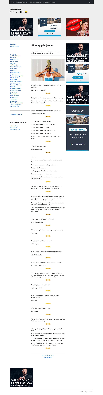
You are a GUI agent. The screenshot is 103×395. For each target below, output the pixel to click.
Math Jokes (13, 92)
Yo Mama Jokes (14, 106)
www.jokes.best (15, 9)
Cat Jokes (13, 63)
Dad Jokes (13, 70)
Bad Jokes (13, 58)
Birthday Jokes (14, 59)
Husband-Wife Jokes (16, 85)
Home (12, 2)
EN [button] (90, 2)
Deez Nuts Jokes (15, 72)
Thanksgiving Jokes (15, 105)
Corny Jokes (13, 68)
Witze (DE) (13, 128)
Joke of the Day (14, 46)
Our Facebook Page (48, 2)
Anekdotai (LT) (14, 129)
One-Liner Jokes (14, 96)
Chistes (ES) (13, 126)
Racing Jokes (13, 97)
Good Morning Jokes (16, 81)
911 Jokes (13, 54)
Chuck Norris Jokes (15, 67)
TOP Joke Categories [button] (22, 2)
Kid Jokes (12, 86)
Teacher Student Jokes (16, 103)
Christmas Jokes (14, 65)
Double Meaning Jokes (16, 76)
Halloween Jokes (15, 83)
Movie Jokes (13, 94)
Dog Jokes (13, 74)
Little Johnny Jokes (15, 90)
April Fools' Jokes (15, 56)
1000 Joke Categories (36, 2)
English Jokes (14, 77)
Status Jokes (13, 101)
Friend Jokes (13, 79)
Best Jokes (13, 44)
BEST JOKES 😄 (18, 12)
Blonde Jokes (14, 61)
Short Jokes (13, 99)
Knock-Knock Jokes (15, 88)
